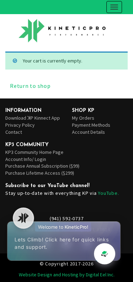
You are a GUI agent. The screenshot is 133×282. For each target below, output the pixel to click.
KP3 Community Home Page (34, 152)
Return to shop (30, 85)
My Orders (83, 118)
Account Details (88, 132)
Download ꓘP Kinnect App (32, 118)
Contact (13, 132)
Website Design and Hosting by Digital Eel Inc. (67, 274)
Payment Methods (91, 125)
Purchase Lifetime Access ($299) (39, 173)
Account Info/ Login (25, 159)
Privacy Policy (20, 125)
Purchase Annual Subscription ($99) (42, 166)
